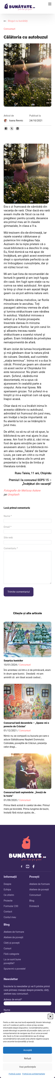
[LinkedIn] (17, 128)
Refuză (27, 1058)
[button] (50, 1016)
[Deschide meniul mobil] (49, 4)
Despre (7, 884)
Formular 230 (11, 906)
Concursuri (9, 28)
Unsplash (13, 494)
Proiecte (8, 900)
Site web (8, 537)
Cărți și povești (12, 942)
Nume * (8, 516)
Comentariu (11, 548)
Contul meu (10, 917)
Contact (8, 911)
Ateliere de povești (39, 889)
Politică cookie (15, 1074)
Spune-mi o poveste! (15, 968)
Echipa (7, 889)
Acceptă (27, 1050)
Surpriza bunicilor (13, 660)
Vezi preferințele (27, 1067)
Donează (34, 906)
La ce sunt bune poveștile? (12, 961)
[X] (11, 128)
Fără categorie (11, 954)
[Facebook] (6, 128)
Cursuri (7, 948)
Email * (7, 526)
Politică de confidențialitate (33, 1074)
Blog (31, 900)
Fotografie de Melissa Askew (22, 490)
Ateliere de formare (39, 884)
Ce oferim (9, 895)
